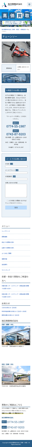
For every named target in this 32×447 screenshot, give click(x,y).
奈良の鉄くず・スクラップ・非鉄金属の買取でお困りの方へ (15, 295)
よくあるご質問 (6, 253)
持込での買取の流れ (8, 242)
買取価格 (4, 237)
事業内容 (4, 259)
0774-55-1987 (16, 126)
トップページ (6, 231)
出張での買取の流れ (8, 248)
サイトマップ (6, 270)
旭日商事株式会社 (15, 4)
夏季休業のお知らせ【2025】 (11, 315)
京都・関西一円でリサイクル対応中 (12, 5)
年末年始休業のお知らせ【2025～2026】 (14, 311)
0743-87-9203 (16, 134)
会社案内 (4, 264)
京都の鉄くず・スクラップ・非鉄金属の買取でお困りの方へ (15, 287)
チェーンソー (9, 36)
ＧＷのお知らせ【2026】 (9, 308)
